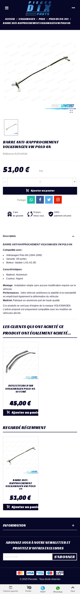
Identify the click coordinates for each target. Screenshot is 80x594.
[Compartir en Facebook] (40, 200)
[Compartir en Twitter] (49, 200)
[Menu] (6, 7)
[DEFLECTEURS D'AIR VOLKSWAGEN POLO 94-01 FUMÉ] (20, 362)
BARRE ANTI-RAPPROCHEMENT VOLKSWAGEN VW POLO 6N (21, 485)
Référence (8, 154)
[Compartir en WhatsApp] (31, 200)
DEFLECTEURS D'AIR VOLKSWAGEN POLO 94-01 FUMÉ (20, 388)
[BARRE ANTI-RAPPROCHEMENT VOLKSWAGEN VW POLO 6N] (71, 111)
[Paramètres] (73, 7)
